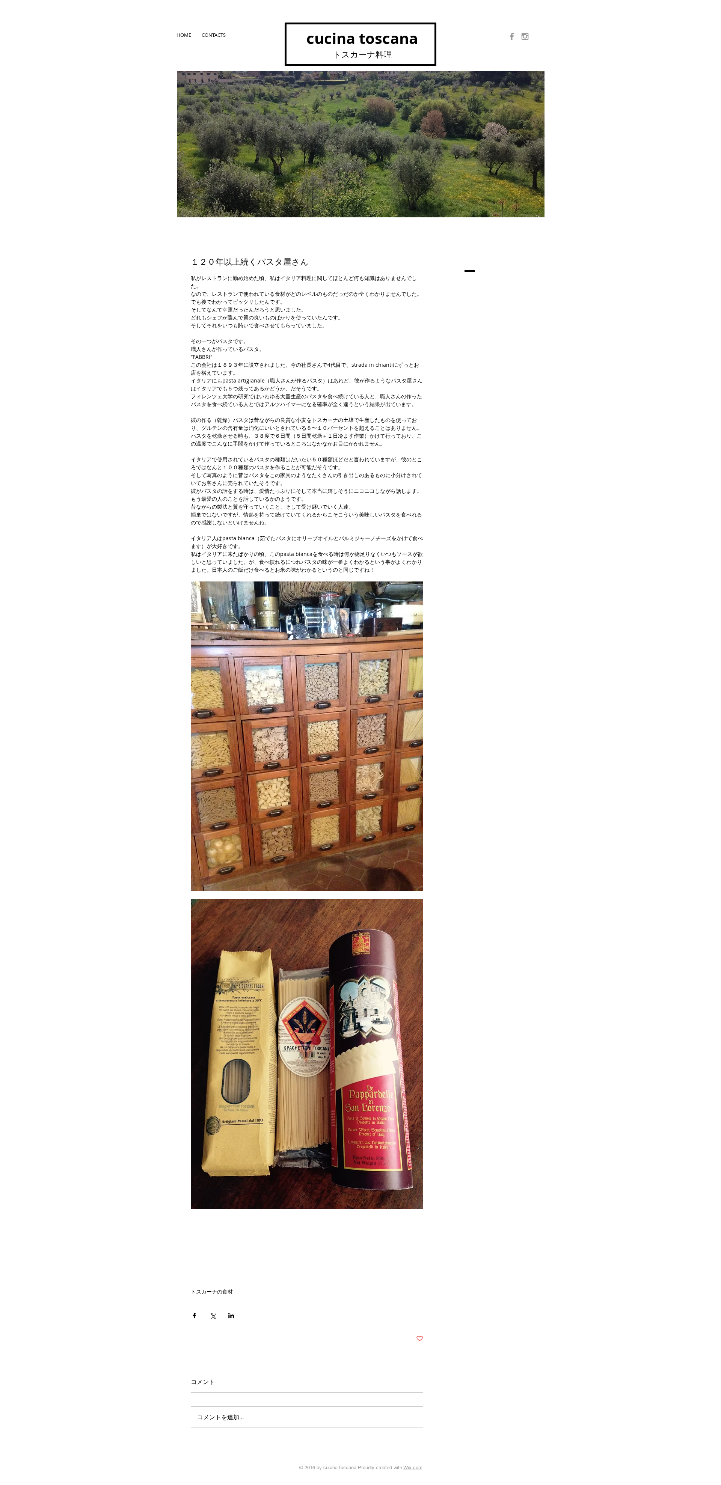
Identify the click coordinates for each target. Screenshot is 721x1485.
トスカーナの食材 (212, 1291)
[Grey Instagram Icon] (525, 36)
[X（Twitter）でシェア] (212, 1315)
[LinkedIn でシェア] (231, 1315)
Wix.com (412, 1467)
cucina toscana (362, 38)
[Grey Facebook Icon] (512, 36)
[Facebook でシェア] (194, 1315)
